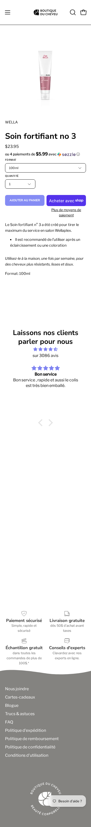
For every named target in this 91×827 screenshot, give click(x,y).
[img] (45, 349)
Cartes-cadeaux (20, 697)
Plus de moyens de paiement (66, 212)
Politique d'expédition (25, 730)
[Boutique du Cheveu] (45, 12)
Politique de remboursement (32, 738)
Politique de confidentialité (30, 747)
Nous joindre (17, 688)
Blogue (11, 705)
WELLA (11, 122)
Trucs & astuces (20, 713)
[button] (72, 12)
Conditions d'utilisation (26, 755)
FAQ (9, 722)
